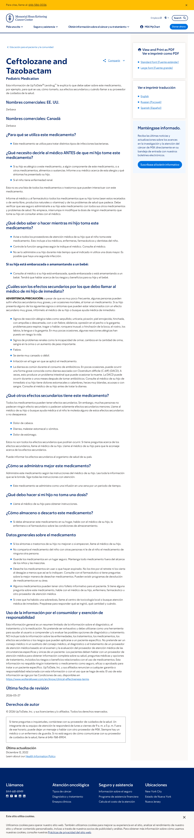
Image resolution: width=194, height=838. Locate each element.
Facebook (11, 796)
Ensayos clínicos (61, 801)
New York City (153, 791)
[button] (167, 18)
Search (177, 18)
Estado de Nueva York (158, 796)
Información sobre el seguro (115, 791)
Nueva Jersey (153, 801)
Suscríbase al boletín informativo (159, 164)
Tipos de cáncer (61, 791)
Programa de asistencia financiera (118, 796)
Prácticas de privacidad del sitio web (69, 832)
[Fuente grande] (157, 67)
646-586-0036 (37, 4)
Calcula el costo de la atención (117, 801)
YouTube (20, 796)
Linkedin (24, 796)
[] (151, 102)
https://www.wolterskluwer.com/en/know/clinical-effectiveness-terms (47, 679)
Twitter (16, 796)
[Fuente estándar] (160, 62)
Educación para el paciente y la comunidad (31, 47)
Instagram (7, 796)
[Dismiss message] (186, 5)
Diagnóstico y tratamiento (67, 796)
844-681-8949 (14, 791)
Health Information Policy (40, 756)
